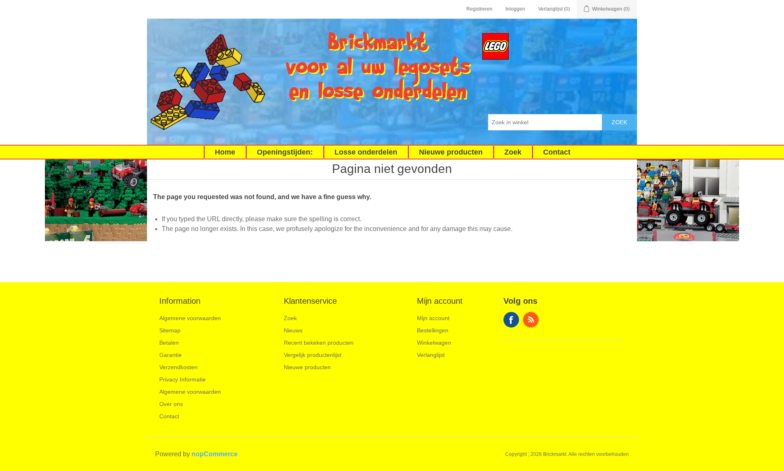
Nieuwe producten (307, 367)
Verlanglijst (431, 355)
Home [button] (225, 152)
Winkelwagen (434, 342)
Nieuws (293, 330)
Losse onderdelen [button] (365, 152)
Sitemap (169, 330)
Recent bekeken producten (319, 342)
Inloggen (515, 9)
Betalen (169, 342)
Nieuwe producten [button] (451, 152)
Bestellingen (432, 330)
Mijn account (433, 318)
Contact (169, 416)
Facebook (511, 319)
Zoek (619, 122)
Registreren (479, 9)
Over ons (171, 404)
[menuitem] (225, 152)
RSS (531, 319)
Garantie (170, 355)
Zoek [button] (512, 152)
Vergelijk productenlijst (312, 355)
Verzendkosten (178, 367)
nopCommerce (215, 454)
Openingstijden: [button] (285, 152)
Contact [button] (556, 152)
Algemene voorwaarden (190, 318)
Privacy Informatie (182, 379)
